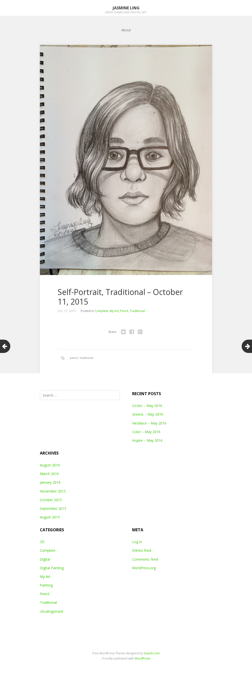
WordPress (142, 658)
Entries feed (141, 550)
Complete (101, 311)
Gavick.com (152, 653)
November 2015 (53, 491)
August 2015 (50, 517)
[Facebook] (131, 332)
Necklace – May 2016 (149, 423)
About (126, 30)
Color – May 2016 (146, 431)
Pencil (124, 311)
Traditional (137, 311)
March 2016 (49, 473)
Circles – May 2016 (147, 405)
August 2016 (50, 465)
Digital (45, 559)
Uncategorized (51, 611)
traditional (86, 358)
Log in (137, 541)
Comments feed (145, 559)
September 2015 (53, 508)
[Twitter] (123, 332)
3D (42, 541)
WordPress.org (144, 568)
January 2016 (50, 482)
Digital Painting (52, 568)
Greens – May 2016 (147, 414)
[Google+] (140, 332)
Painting (46, 585)
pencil (74, 358)
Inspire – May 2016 (147, 440)
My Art (114, 311)
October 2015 (51, 499)
